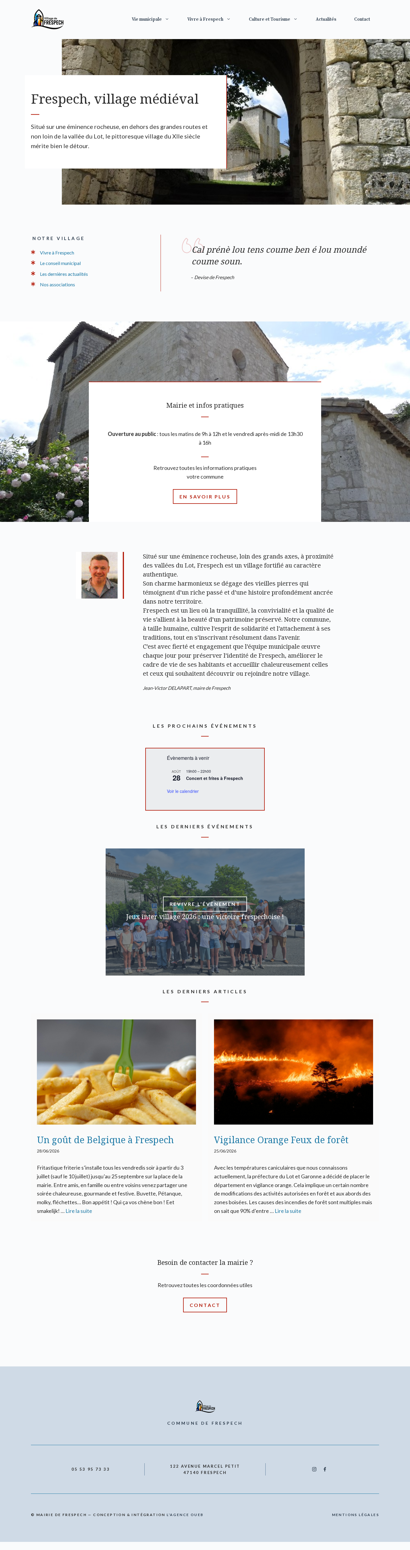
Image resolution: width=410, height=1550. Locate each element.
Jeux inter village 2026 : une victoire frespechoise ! (205, 916)
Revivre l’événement (205, 904)
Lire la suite (78, 1210)
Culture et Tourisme (269, 19)
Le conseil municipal (60, 263)
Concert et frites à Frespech (214, 778)
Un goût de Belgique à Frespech (105, 1140)
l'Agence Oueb (185, 1514)
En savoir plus (205, 496)
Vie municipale (147, 19)
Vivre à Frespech (205, 19)
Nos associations (57, 284)
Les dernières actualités (64, 274)
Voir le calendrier (183, 791)
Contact (362, 19)
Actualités (326, 19)
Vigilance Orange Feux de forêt (281, 1140)
